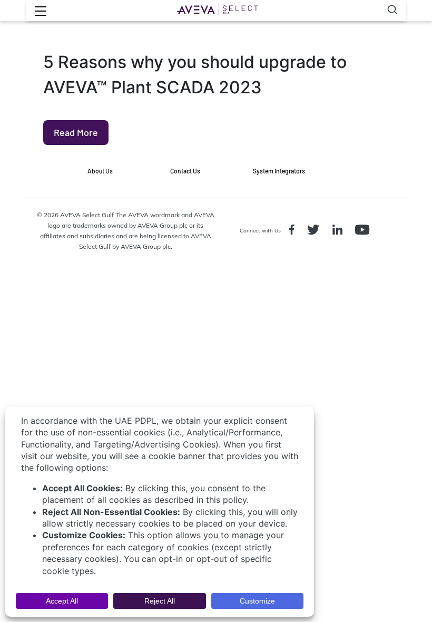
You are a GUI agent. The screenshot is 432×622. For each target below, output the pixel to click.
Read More (76, 132)
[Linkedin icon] (339, 231)
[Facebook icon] (294, 231)
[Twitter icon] (315, 231)
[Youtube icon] (364, 231)
